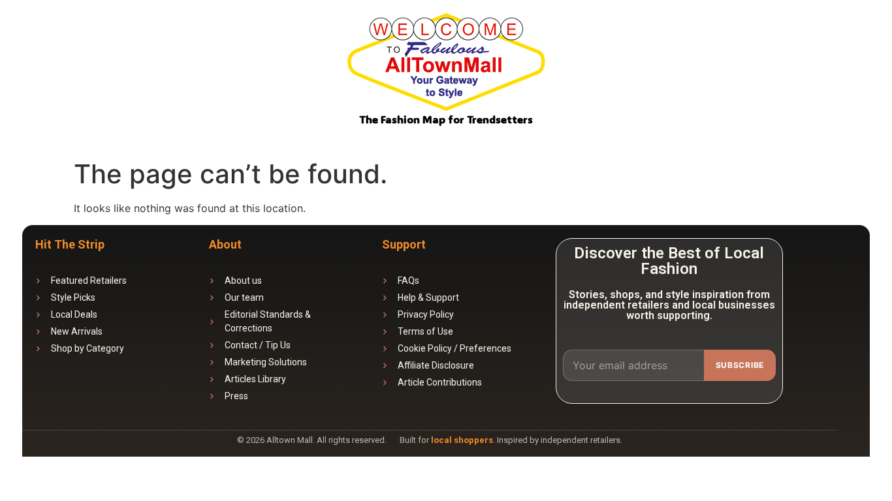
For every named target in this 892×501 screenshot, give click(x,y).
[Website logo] (445, 64)
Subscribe (740, 365)
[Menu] (863, 36)
